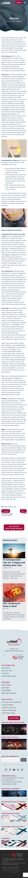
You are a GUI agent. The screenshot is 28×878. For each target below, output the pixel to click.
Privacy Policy (6, 867)
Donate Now (14, 718)
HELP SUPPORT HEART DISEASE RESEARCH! (14, 527)
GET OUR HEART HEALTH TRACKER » (13, 802)
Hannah (19, 21)
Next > (23, 511)
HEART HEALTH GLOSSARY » (10, 789)
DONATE (19, 2)
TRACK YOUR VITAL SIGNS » (10, 813)
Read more (14, 578)
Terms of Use (15, 867)
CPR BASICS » (5, 838)
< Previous (6, 511)
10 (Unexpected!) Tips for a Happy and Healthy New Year (14, 562)
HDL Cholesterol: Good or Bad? (11, 605)
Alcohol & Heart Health (10, 784)
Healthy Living (11, 506)
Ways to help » (7, 699)
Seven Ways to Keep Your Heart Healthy (6, 514)
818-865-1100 (14, 649)
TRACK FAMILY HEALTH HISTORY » (13, 827)
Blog (5, 506)
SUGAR (25, 513)
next (23, 760)
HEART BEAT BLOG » (8, 776)
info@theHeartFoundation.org (14, 651)
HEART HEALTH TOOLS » (10, 737)
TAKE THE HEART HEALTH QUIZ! (12, 722)
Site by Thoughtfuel (14, 872)
